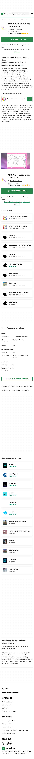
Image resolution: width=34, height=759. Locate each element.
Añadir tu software (7, 705)
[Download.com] (5, 14)
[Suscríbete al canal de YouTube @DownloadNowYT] (10, 743)
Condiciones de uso (7, 724)
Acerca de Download (8, 702)
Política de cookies (7, 727)
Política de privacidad (8, 721)
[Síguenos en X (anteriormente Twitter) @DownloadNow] (7, 743)
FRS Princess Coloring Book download (13, 390)
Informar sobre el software (18, 379)
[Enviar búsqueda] (13, 13)
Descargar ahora (18, 39)
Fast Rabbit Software (9, 643)
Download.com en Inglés (9, 711)
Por (15, 29)
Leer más (21, 65)
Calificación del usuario (14, 33)
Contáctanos (5, 708)
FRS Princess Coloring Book (19, 25)
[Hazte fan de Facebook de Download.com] (3, 743)
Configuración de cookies (9, 733)
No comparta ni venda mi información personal (15, 730)
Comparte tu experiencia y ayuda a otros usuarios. (17, 51)
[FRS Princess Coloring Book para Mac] (4, 28)
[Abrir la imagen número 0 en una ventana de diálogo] (15, 161)
